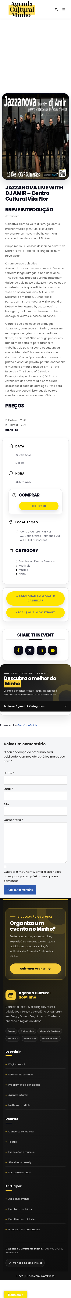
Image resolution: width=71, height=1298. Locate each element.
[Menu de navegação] (64, 9)
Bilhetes (39, 506)
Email (8, 789)
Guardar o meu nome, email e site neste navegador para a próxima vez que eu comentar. (32, 876)
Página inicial (16, 1064)
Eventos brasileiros (20, 1209)
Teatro (12, 1142)
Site (6, 804)
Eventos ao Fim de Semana (37, 561)
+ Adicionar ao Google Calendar (35, 598)
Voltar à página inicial (27, 1262)
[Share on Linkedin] (41, 650)
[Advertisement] (35, 52)
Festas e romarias (19, 1172)
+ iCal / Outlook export (35, 612)
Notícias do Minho (19, 1105)
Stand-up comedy (19, 1162)
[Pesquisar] (56, 9)
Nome (9, 773)
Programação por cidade (24, 1085)
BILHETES (11, 430)
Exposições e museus (21, 1152)
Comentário (13, 820)
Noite (22, 574)
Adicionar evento (33, 968)
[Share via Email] (52, 650)
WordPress (48, 1276)
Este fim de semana (20, 1074)
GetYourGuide (27, 725)
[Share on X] (29, 650)
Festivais (24, 566)
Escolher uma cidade (21, 1219)
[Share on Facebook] (18, 650)
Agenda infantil (18, 1095)
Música (23, 570)
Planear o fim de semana (24, 1229)
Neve (19, 1276)
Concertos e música (21, 1131)
